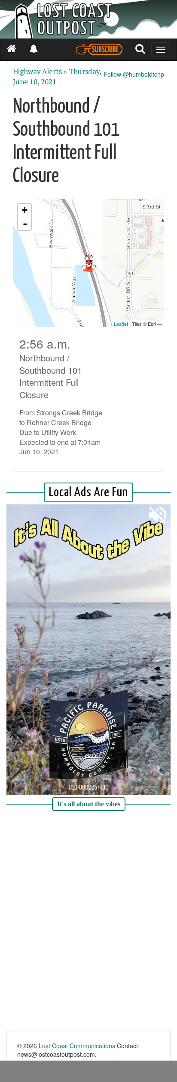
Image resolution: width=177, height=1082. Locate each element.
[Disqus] (88, 922)
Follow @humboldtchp (134, 74)
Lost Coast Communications (77, 1045)
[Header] (88, 19)
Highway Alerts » (40, 71)
